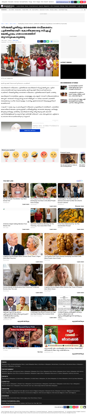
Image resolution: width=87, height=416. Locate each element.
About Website (5, 411)
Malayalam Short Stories (18, 392)
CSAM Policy (32, 411)
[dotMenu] (78, 6)
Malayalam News (6, 364)
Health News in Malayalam (56, 383)
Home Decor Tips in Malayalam (71, 383)
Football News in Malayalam (38, 378)
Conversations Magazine (32, 392)
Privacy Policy (25, 411)
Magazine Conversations (73, 390)
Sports (41, 6)
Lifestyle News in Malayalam (9, 383)
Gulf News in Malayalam (8, 366)
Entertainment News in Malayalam (21, 371)
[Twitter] (75, 2)
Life (51, 6)
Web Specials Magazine (58, 392)
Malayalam (4, 1)
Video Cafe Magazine (70, 392)
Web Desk (15, 40)
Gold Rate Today (63, 9)
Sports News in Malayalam (8, 378)
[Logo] (8, 6)
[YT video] (81, 2)
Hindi (42, 1)
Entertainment (33, 6)
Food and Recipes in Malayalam (40, 383)
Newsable (11, 1)
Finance (40, 398)
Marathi (46, 1)
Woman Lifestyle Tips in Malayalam (11, 385)
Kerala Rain (18, 9)
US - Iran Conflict (34, 9)
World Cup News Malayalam (76, 378)
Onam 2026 (25, 9)
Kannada (16, 1)
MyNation (51, 1)
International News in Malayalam (74, 364)
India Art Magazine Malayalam (37, 390)
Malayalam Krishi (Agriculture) (21, 390)
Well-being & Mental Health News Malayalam (46, 385)
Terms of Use (18, 411)
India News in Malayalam (44, 364)
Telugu (30, 1)
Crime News (62, 364)
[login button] (80, 6)
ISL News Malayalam (51, 378)
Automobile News (15, 398)
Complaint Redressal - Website (44, 411)
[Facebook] (72, 2)
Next (84, 10)
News (26, 6)
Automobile (72, 6)
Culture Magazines (6, 392)
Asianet (7, 407)
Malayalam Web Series (77, 371)
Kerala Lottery (53, 9)
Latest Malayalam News (31, 364)
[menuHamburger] (82, 6)
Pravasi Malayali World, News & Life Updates (13, 403)
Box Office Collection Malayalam (21, 373)
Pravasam (56, 6)
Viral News (17, 366)
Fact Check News (32, 398)
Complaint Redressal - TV (59, 411)
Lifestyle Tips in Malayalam (24, 383)
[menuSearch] (85, 6)
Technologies (24, 398)
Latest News (20, 6)
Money (62, 6)
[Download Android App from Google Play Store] (81, 407)
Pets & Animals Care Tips (27, 385)
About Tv (12, 411)
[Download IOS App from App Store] (84, 407)
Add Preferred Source (62, 2)
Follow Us (55, 41)
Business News (6, 398)
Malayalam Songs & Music (37, 373)
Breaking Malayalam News (17, 364)
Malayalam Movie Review (50, 371)
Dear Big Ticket (38, 403)
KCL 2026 (11, 9)
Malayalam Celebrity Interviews (71, 373)
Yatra (66, 6)
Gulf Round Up (29, 403)
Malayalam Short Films (37, 371)
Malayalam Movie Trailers (63, 371)
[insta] (84, 2)
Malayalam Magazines (7, 390)
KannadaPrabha (23, 1)
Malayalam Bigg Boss (7, 373)
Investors (83, 411)
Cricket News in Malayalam (23, 378)
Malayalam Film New (7, 371)
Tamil (34, 1)
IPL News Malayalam (62, 378)
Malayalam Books (50, 390)
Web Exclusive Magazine (45, 392)
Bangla (38, 1)
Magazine (47, 6)
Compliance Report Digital (73, 411)
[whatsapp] (78, 2)
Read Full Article (29, 130)
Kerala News (55, 364)
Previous (82, 10)
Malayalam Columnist (60, 390)
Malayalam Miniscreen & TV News (53, 373)
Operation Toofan (44, 9)
